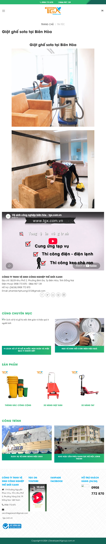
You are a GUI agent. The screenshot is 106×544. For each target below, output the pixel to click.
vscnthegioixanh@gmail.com (15, 513)
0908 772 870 (47, 2)
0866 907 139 (65, 2)
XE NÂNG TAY (87, 405)
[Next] (104, 393)
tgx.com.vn (8, 518)
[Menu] (3, 11)
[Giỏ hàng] (102, 11)
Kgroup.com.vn (67, 540)
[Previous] (2, 393)
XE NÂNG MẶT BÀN (53, 405)
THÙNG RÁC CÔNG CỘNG (18, 405)
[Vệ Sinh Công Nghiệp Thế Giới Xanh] (53, 10)
